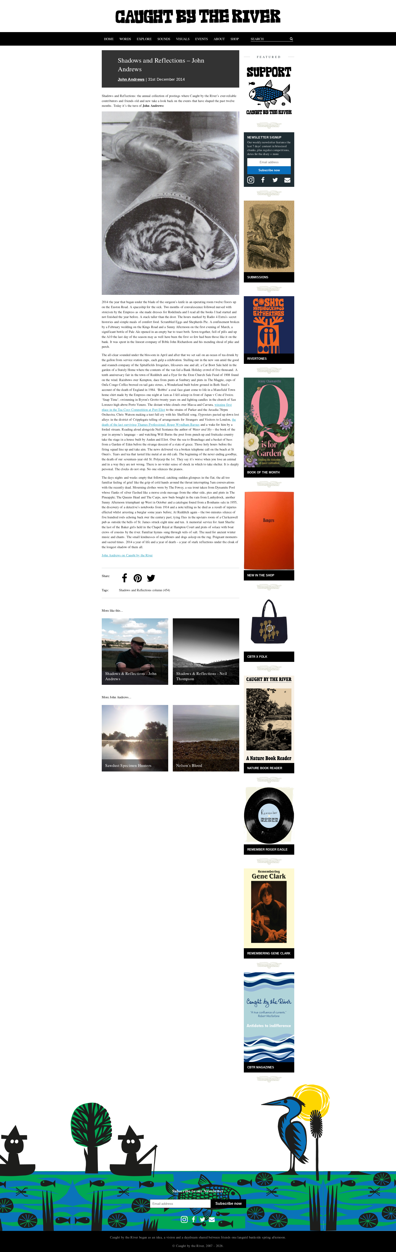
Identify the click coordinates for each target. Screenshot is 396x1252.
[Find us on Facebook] (262, 180)
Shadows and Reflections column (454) (144, 590)
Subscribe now (269, 170)
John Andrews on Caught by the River (127, 555)
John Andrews (131, 79)
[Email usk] (287, 180)
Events (201, 39)
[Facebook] (124, 578)
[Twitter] (151, 578)
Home (109, 39)
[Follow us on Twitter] (275, 180)
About (219, 39)
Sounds (163, 39)
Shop (235, 39)
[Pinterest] (137, 578)
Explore (144, 39)
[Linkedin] (164, 578)
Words (125, 39)
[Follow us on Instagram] (250, 180)
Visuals (183, 39)
